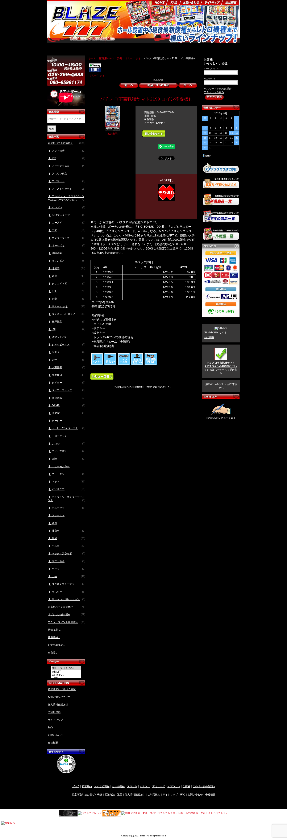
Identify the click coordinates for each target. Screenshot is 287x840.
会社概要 (53, 742)
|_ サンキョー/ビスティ (66, 314)
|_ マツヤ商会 (66, 561)
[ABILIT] (67, 672)
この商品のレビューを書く (221, 417)
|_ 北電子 (66, 268)
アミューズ (158, 786)
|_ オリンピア (66, 260)
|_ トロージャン (57, 436)
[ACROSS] (67, 675)
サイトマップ (55, 719)
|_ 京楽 (66, 298)
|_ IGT (66, 158)
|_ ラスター (66, 591)
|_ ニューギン (66, 474)
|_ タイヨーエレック (66, 390)
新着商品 (87, 786)
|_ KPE (66, 291)
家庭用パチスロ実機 (110, 58)
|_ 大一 (66, 359)
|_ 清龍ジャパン (57, 336)
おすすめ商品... (56, 644)
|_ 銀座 (66, 276)
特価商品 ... (54, 629)
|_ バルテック (66, 507)
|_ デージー (55, 420)
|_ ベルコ (66, 545)
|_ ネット (66, 481)
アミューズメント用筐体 (191, 49)
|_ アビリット (66, 181)
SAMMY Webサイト (215, 332)
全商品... (52, 652)
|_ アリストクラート (66, 188)
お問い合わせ (55, 735)
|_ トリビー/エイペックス (66, 428)
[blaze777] (8, 823)
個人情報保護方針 (58, 704)
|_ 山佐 (66, 576)
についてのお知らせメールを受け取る (220, 368)
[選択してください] (67, 668)
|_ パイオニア (66, 489)
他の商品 (209, 337)
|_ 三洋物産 (66, 321)
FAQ (50, 727)
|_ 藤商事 (66, 530)
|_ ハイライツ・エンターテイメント (66, 498)
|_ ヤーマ (66, 568)
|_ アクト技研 (66, 150)
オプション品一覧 (160, 49)
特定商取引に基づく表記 (62, 689)
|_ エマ (66, 230)
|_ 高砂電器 (66, 397)
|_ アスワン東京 (57, 173)
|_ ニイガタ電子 (66, 451)
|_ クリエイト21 (66, 283)
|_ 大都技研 (66, 375)
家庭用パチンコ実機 (131, 49)
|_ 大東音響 (66, 367)
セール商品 (118, 786)
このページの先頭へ (204, 786)
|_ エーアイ (66, 222)
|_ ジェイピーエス (66, 344)
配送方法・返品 (113, 794)
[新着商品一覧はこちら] (221, 203)
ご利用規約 (54, 712)
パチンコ (145, 786)
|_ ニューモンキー (59, 466)
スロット (132, 786)
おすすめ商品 (101, 786)
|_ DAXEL (66, 405)
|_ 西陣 (66, 458)
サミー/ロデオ (133, 58)
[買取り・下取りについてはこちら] (221, 186)
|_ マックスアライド (66, 553)
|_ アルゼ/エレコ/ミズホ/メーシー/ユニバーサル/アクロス (66, 198)
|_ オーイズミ (66, 245)
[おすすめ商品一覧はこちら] (221, 220)
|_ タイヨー (66, 382)
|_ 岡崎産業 (66, 253)
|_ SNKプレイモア (66, 215)
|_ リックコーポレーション (66, 599)
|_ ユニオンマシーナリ (66, 583)
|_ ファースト (56, 515)
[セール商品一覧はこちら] (221, 237)
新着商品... (54, 637)
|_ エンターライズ (66, 237)
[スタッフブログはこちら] (221, 170)
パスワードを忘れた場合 (218, 88)
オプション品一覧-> (66, 614)
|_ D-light (66, 413)
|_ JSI (66, 329)
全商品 (186, 786)
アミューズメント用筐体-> (66, 622)
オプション (173, 786)
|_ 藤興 (52, 523)
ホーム (92, 58)
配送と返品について (59, 697)
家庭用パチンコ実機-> (66, 606)
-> (66, 143)
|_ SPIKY (66, 352)
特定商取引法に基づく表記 (87, 794)
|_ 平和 (66, 538)
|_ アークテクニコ (66, 165)
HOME (75, 786)
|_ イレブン (66, 207)
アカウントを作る (214, 92)
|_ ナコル (66, 443)
